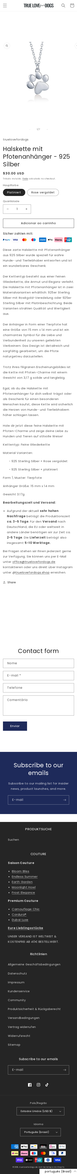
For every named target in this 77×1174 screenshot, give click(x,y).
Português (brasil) (36, 1132)
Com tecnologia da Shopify (51, 1167)
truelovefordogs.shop (32, 572)
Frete (25, 178)
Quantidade (11, 201)
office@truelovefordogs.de (33, 562)
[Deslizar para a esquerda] (29, 129)
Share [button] (12, 582)
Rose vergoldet (43, 192)
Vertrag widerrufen (22, 1027)
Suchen (13, 840)
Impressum (16, 982)
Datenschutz (17, 973)
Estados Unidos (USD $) (37, 1111)
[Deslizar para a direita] (47, 129)
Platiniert (14, 192)
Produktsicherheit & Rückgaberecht (34, 1009)
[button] (5, 5)
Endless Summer (25, 876)
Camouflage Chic (26, 909)
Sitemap (14, 1045)
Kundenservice (19, 991)
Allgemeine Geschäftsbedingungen (34, 964)
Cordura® (19, 914)
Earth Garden (22, 882)
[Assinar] (64, 800)
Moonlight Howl (24, 887)
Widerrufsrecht (19, 1036)
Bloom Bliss (20, 871)
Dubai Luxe (20, 920)
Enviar (15, 726)
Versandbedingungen (24, 1018)
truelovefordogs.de (28, 1167)
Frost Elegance (23, 892)
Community (17, 1000)
